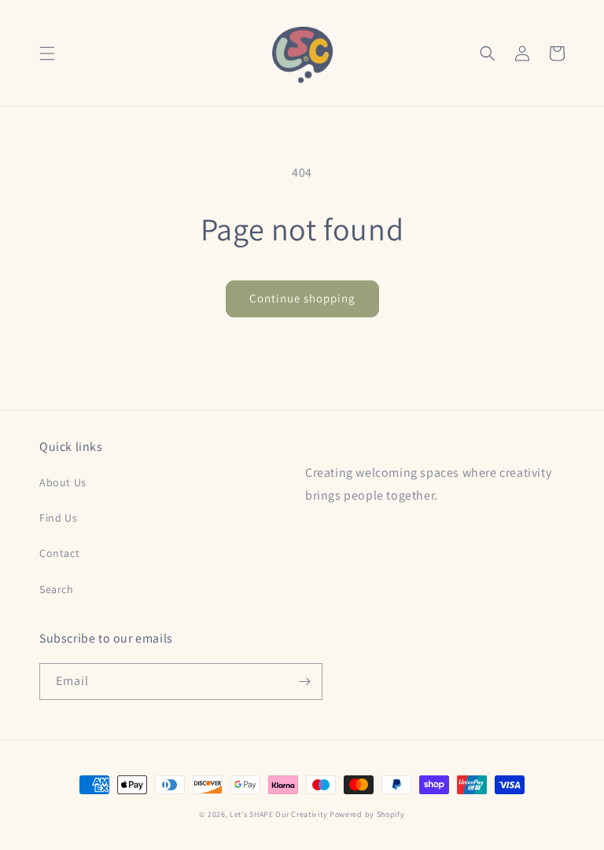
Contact (59, 553)
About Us (63, 482)
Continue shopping (302, 298)
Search (56, 589)
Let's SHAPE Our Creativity (280, 814)
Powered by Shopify (367, 814)
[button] (47, 53)
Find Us (58, 518)
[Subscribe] (304, 681)
